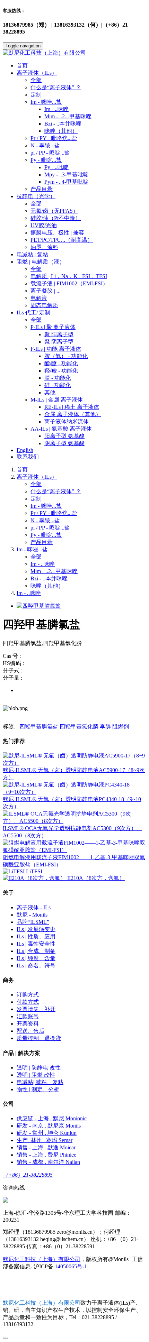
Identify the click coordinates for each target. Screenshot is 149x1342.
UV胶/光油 (43, 225)
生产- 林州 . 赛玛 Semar (44, 1140)
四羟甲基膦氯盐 (38, 726)
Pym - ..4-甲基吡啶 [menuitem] (66, 182)
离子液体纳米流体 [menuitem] (66, 421)
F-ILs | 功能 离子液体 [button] (55, 349)
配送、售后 (30, 1031)
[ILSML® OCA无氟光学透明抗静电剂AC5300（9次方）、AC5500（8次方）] (74, 821)
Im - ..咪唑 (42, 564)
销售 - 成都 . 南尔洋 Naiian (48, 1162)
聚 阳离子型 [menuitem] (58, 334)
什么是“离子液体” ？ (55, 87)
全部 (36, 80)
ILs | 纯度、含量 (36, 958)
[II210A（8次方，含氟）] (35, 878)
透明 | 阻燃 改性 (36, 1075)
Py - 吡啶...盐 (46, 535)
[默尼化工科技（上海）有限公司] (74, 53)
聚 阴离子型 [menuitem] (58, 341)
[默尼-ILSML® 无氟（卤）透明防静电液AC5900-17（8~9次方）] (74, 763)
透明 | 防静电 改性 (39, 1067)
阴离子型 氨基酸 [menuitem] (64, 443)
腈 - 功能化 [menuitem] (57, 378)
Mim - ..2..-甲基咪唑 (54, 571)
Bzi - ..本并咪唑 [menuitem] (62, 124)
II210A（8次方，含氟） (96, 878)
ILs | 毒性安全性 (36, 944)
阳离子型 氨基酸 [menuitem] (64, 436)
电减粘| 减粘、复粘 (40, 1082)
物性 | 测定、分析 (38, 1089)
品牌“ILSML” (33, 922)
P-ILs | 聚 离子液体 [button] (53, 327)
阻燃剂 (120, 726)
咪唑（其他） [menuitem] (61, 131)
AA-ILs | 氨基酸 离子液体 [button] (61, 429)
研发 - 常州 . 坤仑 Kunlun (47, 1133)
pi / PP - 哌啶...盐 (50, 153)
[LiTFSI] (14, 871)
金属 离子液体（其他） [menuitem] (72, 414)
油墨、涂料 (44, 247)
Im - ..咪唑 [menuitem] (56, 109)
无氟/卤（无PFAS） (54, 211)
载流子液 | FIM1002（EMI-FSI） (69, 283)
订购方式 (28, 995)
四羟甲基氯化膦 (79, 726)
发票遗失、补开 (36, 1009)
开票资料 (28, 1024)
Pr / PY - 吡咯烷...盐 (53, 138)
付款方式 (28, 1002)
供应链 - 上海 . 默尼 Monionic (52, 1118)
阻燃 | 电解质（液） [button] (41, 262)
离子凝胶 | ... (45, 291)
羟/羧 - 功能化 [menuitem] (61, 371)
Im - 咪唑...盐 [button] (46, 102)
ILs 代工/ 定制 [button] (33, 312)
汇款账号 (28, 1016)
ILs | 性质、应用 (36, 936)
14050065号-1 (71, 1266)
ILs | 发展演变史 (36, 929)
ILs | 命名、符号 (36, 965)
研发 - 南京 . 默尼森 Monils (49, 1126)
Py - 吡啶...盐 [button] (46, 160)
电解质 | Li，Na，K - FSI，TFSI (68, 276)
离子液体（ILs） (37, 477)
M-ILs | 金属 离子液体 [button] (56, 400)
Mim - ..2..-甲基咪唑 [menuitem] (67, 116)
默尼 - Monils (32, 915)
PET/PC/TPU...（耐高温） (61, 240)
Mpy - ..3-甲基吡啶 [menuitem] (66, 174)
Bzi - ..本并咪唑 (49, 578)
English (25, 450)
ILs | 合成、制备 (36, 951)
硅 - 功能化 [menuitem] (57, 385)
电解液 (38, 298)
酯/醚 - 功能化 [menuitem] (61, 363)
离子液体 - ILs (34, 907)
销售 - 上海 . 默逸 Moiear (46, 1147)
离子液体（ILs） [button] (37, 73)
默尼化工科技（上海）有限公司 (41, 1259)
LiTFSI (34, 871)
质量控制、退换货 (39, 1038)
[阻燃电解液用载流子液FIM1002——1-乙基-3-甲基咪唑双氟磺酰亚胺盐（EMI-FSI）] (74, 850)
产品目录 (41, 189)
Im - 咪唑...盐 (46, 506)
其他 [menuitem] (49, 392)
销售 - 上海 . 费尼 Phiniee (46, 1155)
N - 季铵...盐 (45, 145)
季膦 (105, 726)
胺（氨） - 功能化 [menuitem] (66, 356)
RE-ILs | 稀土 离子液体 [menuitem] (71, 407)
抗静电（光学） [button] (36, 196)
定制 (36, 95)
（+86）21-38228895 (28, 1175)
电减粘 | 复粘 (32, 254)
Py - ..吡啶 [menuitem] (56, 167)
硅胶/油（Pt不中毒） (55, 218)
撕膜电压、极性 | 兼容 (57, 233)
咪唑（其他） (47, 586)
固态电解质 (44, 305)
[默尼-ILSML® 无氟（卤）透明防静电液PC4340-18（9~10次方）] (74, 792)
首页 (22, 65)
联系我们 (28, 457)
